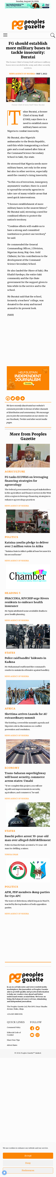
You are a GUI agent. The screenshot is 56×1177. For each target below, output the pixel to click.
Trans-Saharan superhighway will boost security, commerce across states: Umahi (25, 777)
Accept (28, 1155)
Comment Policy (13, 1027)
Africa (10, 708)
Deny (28, 1163)
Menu (19, 35)
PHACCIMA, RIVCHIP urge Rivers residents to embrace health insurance (27, 602)
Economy (12, 767)
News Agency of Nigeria (22, 74)
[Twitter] (13, 398)
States (10, 652)
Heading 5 (13, 593)
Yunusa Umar (11, 854)
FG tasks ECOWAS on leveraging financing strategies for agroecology (26, 480)
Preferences (28, 1170)
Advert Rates (12, 1045)
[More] (22, 398)
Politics (11, 537)
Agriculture (15, 471)
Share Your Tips (13, 1040)
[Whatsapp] (17, 398)
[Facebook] (8, 398)
